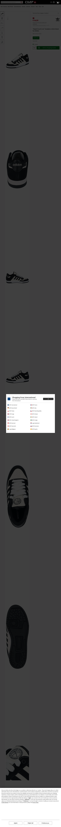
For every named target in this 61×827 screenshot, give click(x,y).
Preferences (45, 823)
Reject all (30, 823)
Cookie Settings (4, 802)
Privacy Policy (35, 802)
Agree (15, 823)
